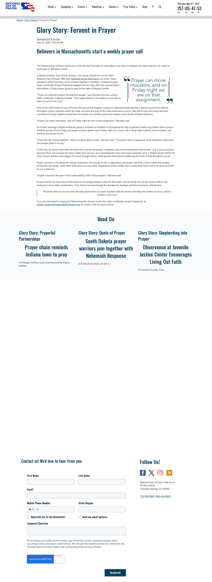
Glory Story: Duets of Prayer (101, 232)
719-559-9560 (147, 496)
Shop (144, 6)
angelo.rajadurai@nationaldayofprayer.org (58, 204)
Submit (115, 573)
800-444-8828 (163, 496)
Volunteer (97, 6)
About (51, 6)
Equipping (66, 6)
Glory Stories (31, 20)
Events (81, 6)
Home (20, 20)
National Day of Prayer (48, 39)
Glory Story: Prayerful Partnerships (37, 235)
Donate (113, 6)
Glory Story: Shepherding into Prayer (162, 235)
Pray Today (129, 6)
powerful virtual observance (85, 79)
